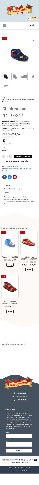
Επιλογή (9, 265)
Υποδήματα (15, 99)
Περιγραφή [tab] (7, 185)
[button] (4, 25)
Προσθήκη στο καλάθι (23, 156)
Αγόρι (9, 99)
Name (7, 432)
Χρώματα (6, 137)
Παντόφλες (22, 99)
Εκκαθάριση (5, 150)
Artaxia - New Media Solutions (23, 471)
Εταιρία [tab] (6, 192)
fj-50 (6, 171)
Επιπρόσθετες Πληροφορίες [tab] (13, 189)
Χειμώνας (29, 168)
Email (7, 441)
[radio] (4, 140)
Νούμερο (5, 144)
